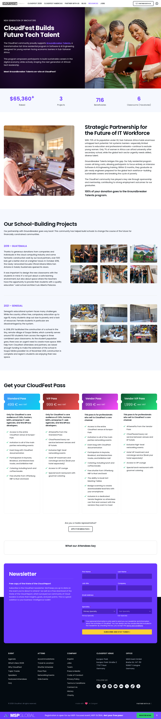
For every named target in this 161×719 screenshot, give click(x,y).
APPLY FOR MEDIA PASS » (80, 529)
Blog (84, 3)
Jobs (102, 3)
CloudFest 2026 (35, 3)
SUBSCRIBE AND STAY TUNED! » (117, 632)
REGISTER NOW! (145, 715)
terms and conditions (134, 626)
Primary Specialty (88, 616)
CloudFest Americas (53, 3)
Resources (93, 3)
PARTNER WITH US (145, 3)
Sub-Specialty (122, 616)
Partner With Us (72, 3)
